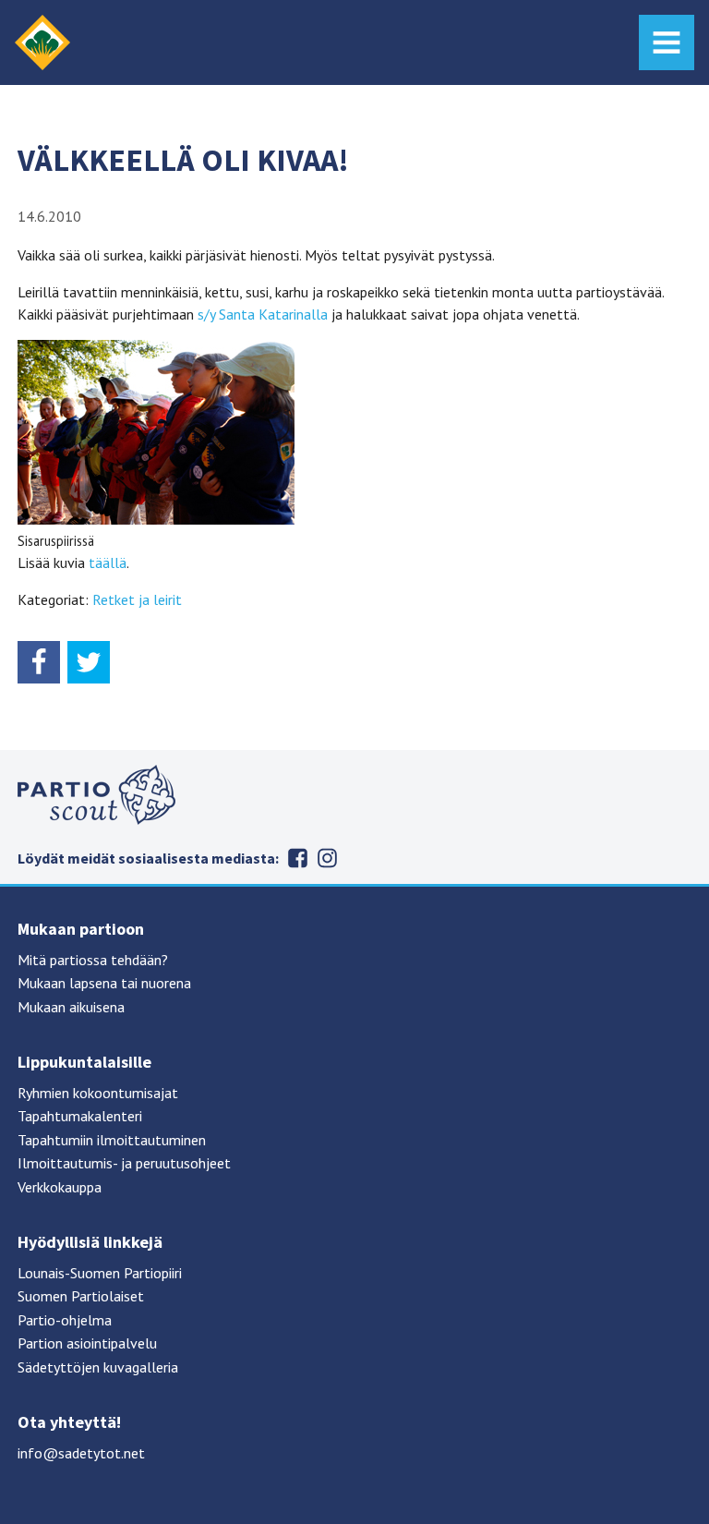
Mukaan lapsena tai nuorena (104, 983)
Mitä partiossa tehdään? (93, 959)
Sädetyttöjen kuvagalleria (98, 1367)
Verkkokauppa (60, 1187)
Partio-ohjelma (65, 1320)
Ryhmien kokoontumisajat (98, 1092)
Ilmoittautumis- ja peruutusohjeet (124, 1163)
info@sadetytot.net (81, 1453)
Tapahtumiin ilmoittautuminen (112, 1140)
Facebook (297, 858)
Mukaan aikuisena (71, 1007)
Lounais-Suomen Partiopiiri (100, 1273)
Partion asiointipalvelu (87, 1343)
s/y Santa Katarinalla (261, 314)
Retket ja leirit (137, 599)
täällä (107, 562)
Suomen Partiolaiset (81, 1296)
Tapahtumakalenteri (80, 1116)
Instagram (327, 858)
